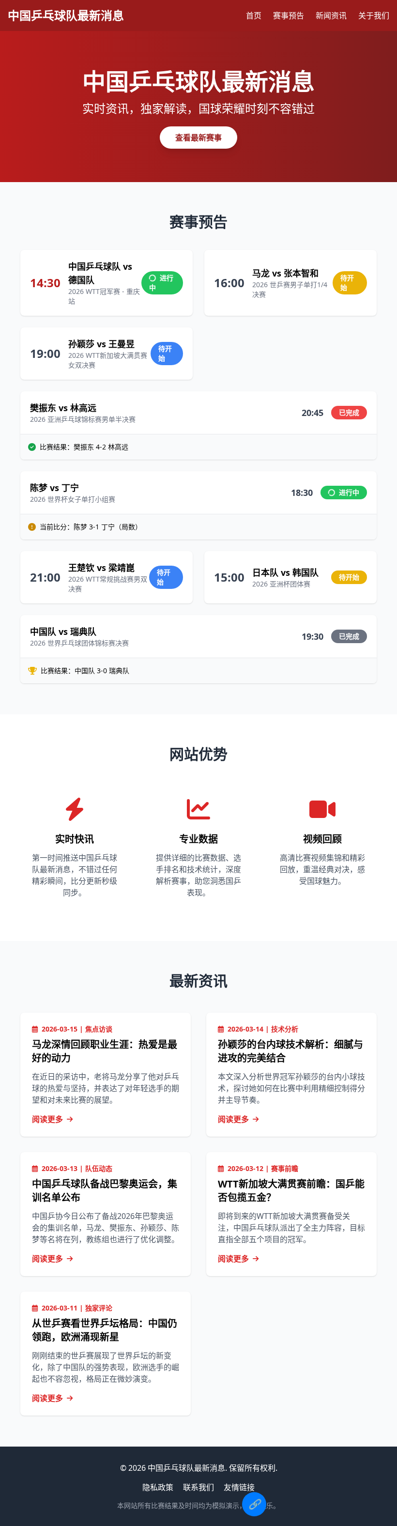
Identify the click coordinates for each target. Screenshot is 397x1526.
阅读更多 (47, 1119)
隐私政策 (157, 1487)
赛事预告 (288, 15)
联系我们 (198, 1487)
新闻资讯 (331, 15)
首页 (253, 15)
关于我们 (373, 15)
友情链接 (239, 1487)
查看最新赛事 (198, 137)
